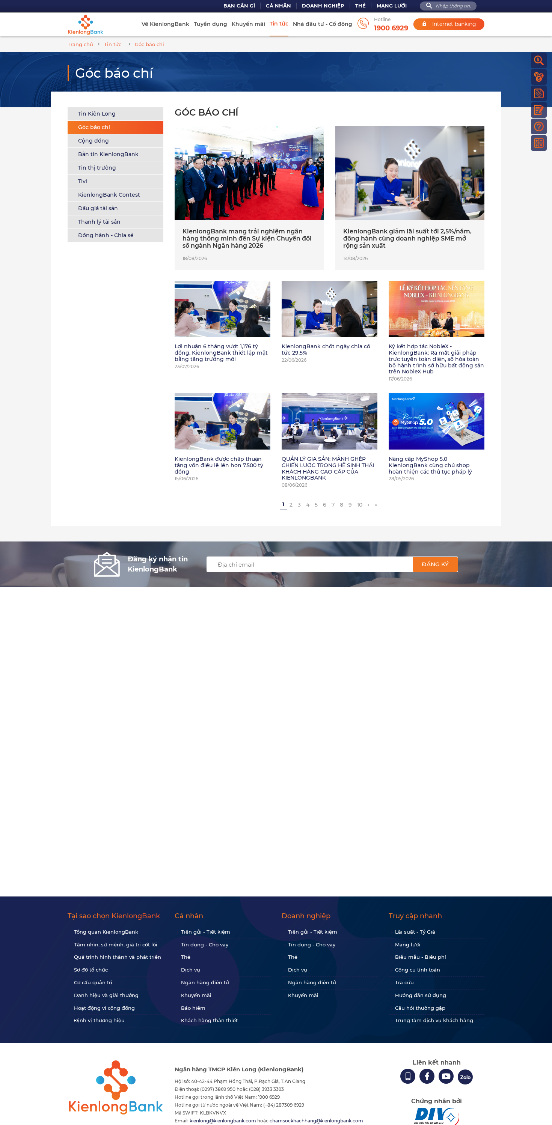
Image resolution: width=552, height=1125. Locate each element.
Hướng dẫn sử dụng (420, 995)
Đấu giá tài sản (98, 208)
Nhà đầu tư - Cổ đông (322, 24)
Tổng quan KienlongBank (106, 932)
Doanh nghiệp (323, 6)
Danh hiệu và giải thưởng (106, 995)
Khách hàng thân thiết (209, 1020)
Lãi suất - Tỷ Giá (415, 932)
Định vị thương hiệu (99, 1020)
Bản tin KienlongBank (108, 154)
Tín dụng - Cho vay (204, 945)
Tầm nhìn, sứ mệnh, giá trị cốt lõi (115, 945)
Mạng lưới (392, 6)
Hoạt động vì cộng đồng (104, 1008)
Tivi (82, 181)
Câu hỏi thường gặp (420, 1008)
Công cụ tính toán (417, 970)
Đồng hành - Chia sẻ (106, 235)
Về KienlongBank (165, 24)
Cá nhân (278, 6)
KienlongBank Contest (109, 194)
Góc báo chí (94, 127)
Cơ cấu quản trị (93, 982)
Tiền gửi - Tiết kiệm (205, 932)
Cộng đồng (93, 140)
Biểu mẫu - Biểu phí (420, 957)
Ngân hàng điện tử (205, 982)
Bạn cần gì (239, 6)
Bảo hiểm (193, 1008)
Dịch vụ (190, 970)
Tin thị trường (97, 167)
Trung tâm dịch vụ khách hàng (434, 1020)
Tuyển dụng (210, 24)
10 (359, 504)
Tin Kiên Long (97, 113)
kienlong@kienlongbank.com (223, 1120)
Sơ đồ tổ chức (91, 970)
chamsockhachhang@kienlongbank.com (316, 1120)
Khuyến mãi (248, 24)
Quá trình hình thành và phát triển (117, 957)
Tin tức (279, 23)
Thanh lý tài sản (99, 221)
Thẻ (360, 6)
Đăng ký (435, 564)
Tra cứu (404, 982)
